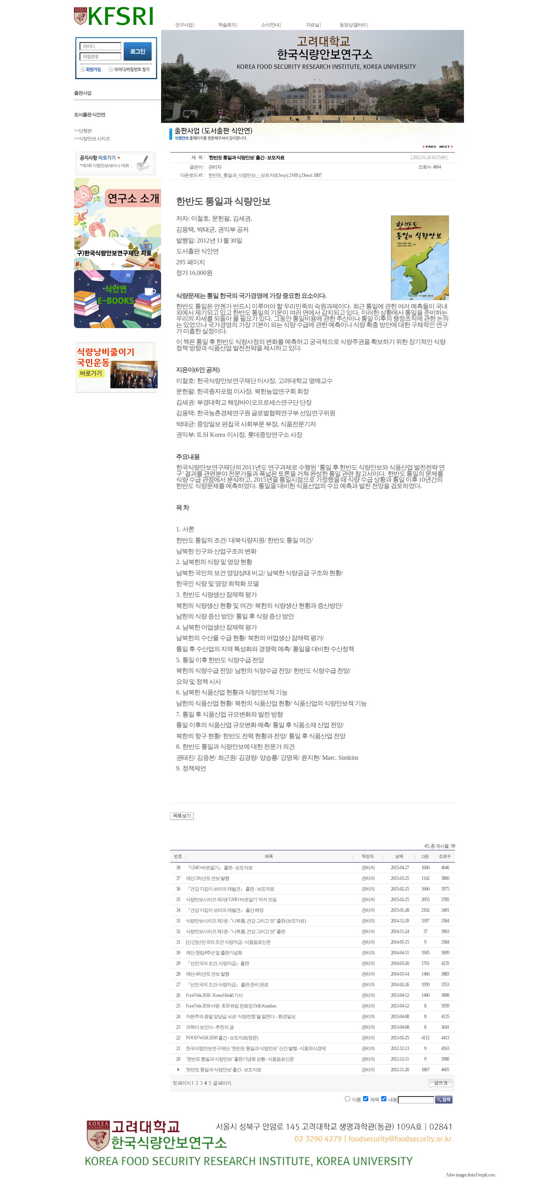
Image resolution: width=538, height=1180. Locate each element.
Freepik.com (485, 1175)
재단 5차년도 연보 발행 (207, 878)
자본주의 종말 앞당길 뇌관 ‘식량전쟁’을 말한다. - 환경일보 (240, 1016)
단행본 (85, 131)
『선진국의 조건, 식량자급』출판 (217, 963)
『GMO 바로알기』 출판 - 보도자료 (219, 867)
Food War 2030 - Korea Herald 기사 (214, 995)
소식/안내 (270, 25)
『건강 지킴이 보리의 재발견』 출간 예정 (224, 910)
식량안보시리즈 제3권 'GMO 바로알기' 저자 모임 (231, 899)
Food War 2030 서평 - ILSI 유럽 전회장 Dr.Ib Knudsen (231, 1006)
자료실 (312, 25)
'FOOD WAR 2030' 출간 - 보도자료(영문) (222, 1038)
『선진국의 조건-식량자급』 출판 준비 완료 (227, 984)
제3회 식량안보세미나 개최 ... (107, 165)
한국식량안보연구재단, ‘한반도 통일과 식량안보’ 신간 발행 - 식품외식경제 (256, 1048)
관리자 (214, 167)
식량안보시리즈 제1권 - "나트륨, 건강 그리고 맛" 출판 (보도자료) (246, 921)
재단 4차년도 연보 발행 (207, 974)
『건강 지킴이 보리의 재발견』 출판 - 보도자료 (230, 889)
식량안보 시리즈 (94, 138)
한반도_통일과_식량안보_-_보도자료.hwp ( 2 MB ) (254, 175)
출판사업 (82, 93)
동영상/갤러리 (352, 25)
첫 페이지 (182, 1083)
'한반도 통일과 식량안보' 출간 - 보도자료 (223, 1069)
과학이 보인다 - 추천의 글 (210, 1027)
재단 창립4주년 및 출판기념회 (214, 953)
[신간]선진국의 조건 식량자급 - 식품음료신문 (228, 942)
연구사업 (184, 25)
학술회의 (227, 25)
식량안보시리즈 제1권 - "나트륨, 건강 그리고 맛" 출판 (235, 931)
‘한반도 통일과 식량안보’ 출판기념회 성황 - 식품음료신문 (240, 1059)
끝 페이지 (222, 1083)
